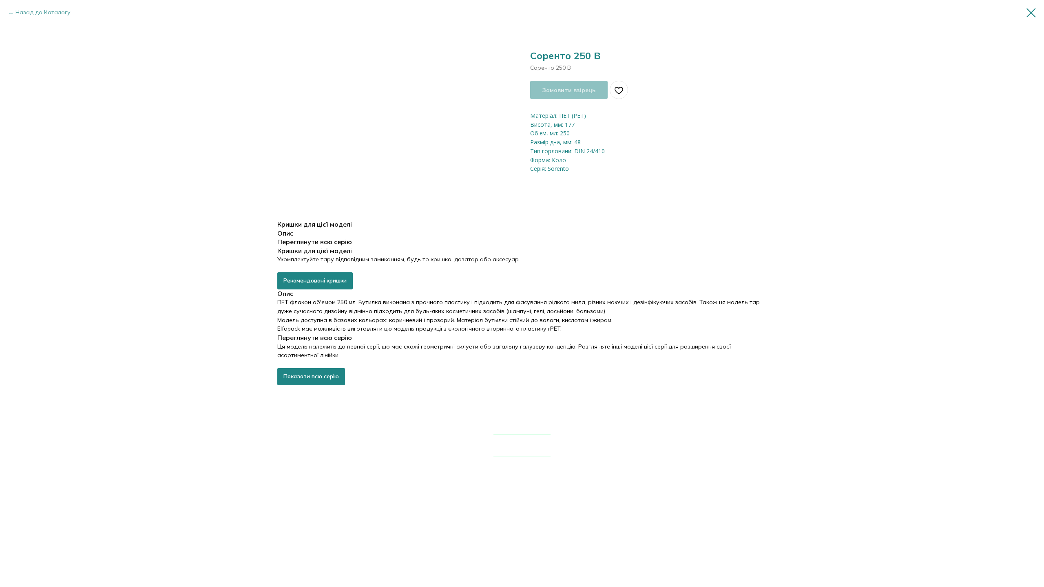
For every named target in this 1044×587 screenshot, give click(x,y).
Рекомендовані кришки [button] (315, 280)
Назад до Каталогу (43, 12)
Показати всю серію (311, 376)
